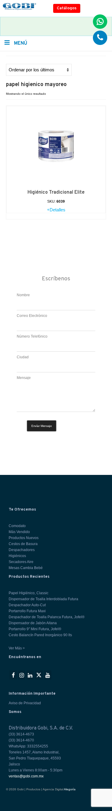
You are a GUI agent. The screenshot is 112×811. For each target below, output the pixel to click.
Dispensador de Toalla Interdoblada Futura (43, 599)
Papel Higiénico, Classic (28, 593)
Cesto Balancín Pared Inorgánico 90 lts (40, 635)
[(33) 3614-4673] (100, 38)
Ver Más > (17, 648)
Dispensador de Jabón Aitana (33, 623)
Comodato (17, 526)
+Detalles (56, 209)
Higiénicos (17, 556)
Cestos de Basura (23, 544)
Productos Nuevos (24, 538)
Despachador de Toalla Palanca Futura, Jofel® (47, 617)
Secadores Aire (21, 562)
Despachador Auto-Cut (27, 605)
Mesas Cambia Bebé (26, 568)
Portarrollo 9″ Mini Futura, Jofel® (35, 629)
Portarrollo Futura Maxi (27, 611)
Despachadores (22, 550)
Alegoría (70, 789)
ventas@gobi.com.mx (26, 776)
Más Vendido (19, 532)
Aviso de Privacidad (25, 703)
